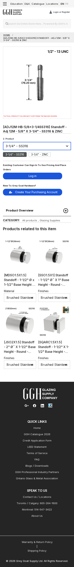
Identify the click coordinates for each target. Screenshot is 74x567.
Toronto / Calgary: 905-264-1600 (37, 503)
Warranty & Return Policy (37, 542)
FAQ (37, 459)
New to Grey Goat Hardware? (19, 185)
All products (29, 220)
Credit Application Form (37, 440)
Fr (66, 3)
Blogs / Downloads (37, 465)
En (62, 3)
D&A (27, 3)
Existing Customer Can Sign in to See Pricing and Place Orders (34, 167)
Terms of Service (37, 453)
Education (16, 3)
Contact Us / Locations (37, 496)
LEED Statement (37, 446)
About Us (37, 515)
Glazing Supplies (50, 220)
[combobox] (37, 23)
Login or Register (61, 12)
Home (37, 427)
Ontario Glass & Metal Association (37, 478)
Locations (52, 3)
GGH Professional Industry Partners (37, 472)
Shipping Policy (37, 550)
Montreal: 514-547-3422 (37, 509)
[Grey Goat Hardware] (40, 393)
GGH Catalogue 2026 (37, 434)
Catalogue (38, 3)
